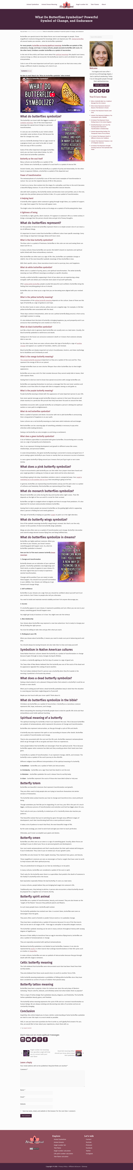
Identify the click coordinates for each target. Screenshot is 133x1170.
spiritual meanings (62, 54)
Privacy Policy (63, 1166)
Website (23, 1104)
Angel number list (60, 1145)
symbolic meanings (26, 123)
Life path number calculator (63, 1153)
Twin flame (57, 1148)
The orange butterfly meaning (30, 360)
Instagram (89, 1153)
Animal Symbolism (60, 1139)
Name (22, 1090)
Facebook (89, 1148)
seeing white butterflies (32, 284)
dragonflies (33, 951)
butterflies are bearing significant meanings (46, 45)
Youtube (89, 1142)
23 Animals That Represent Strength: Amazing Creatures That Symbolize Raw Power (101, 147)
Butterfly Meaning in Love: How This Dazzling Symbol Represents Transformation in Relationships (100, 126)
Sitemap (84, 1166)
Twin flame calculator (61, 1156)
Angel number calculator (62, 1151)
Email (22, 1097)
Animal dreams (59, 1142)
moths (33, 949)
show (29, 71)
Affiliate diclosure (75, 1166)
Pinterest (89, 1145)
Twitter (88, 1151)
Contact (88, 1139)
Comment (24, 1069)
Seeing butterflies (78, 39)
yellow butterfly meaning (43, 300)
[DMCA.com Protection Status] (34, 1149)
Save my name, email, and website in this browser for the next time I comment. (49, 1111)
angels (53, 515)
